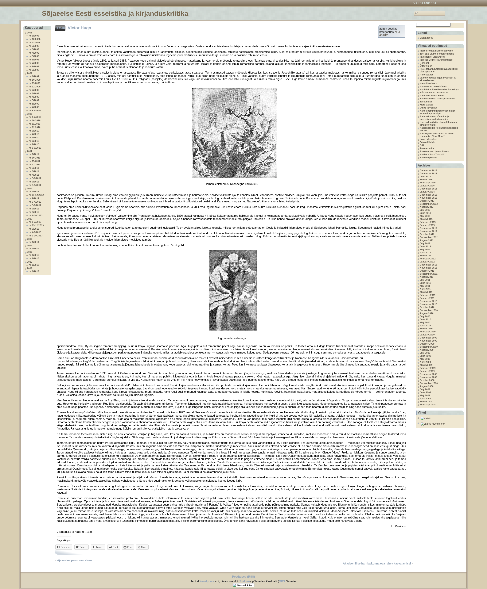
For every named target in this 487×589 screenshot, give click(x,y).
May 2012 (425, 249)
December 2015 (428, 188)
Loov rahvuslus (428, 139)
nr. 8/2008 (34, 66)
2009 (29, 73)
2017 (29, 262)
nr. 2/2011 (34, 168)
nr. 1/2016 (34, 255)
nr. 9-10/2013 (36, 235)
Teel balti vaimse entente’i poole (437, 53)
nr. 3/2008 (34, 49)
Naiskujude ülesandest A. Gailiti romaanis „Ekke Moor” (437, 135)
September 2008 (429, 383)
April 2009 (425, 362)
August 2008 (427, 386)
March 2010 (426, 328)
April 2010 (425, 325)
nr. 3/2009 (34, 93)
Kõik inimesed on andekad (434, 92)
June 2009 (425, 356)
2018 (29, 268)
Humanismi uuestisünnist (433, 86)
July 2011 (425, 280)
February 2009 (428, 368)
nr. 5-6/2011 (35, 178)
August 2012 (427, 240)
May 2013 (425, 216)
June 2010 (425, 319)
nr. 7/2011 (34, 181)
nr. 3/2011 (34, 171)
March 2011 (426, 292)
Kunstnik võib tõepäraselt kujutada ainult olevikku (439, 123)
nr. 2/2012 (34, 198)
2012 (29, 188)
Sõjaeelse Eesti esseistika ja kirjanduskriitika (115, 13)
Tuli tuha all (426, 101)
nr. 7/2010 (34, 144)
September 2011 (429, 274)
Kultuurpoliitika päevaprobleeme (437, 98)
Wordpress (207, 581)
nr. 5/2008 (34, 56)
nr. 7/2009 (34, 107)
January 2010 (427, 334)
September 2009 (429, 347)
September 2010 (429, 310)
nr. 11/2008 (34, 42)
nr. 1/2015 (34, 248)
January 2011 (427, 298)
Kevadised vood (428, 83)
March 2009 (426, 365)
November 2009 (428, 340)
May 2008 (425, 395)
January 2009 (427, 371)
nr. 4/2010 (34, 134)
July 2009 (425, 353)
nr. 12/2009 (35, 86)
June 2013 (425, 213)
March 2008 (426, 401)
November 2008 (428, 377)
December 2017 (428, 173)
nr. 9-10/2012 (36, 215)
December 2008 (428, 374)
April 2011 (425, 289)
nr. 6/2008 (34, 59)
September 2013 (429, 204)
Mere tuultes (426, 104)
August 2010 (427, 313)
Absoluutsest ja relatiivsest (435, 151)
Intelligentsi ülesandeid (432, 56)
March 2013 (426, 219)
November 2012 (428, 231)
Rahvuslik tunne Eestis (432, 95)
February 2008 (428, 404)
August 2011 (426, 277)
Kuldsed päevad (428, 157)
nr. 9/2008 (34, 70)
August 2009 (427, 350)
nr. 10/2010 (35, 120)
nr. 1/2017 (34, 265)
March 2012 (426, 255)
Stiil (422, 145)
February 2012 (428, 258)
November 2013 (428, 198)
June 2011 (425, 283)
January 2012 (427, 261)
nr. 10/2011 (34, 157)
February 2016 (428, 182)
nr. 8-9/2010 (35, 148)
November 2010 (428, 304)
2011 (29, 151)
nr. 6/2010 (34, 141)
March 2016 (426, 179)
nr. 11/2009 (34, 83)
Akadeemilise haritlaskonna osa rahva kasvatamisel (377, 563)
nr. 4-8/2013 (35, 232)
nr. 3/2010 (34, 130)
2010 (29, 114)
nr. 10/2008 (35, 39)
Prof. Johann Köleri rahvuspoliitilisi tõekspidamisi (439, 70)
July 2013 (425, 210)
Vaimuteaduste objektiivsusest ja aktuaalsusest (438, 79)
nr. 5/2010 (34, 137)
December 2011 (428, 264)
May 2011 (425, 286)
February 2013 (428, 222)
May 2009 (425, 359)
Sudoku (245, 581)
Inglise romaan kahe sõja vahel (436, 50)
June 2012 (425, 246)
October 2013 (427, 201)
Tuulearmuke (427, 148)
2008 (29, 32)
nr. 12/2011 (34, 164)
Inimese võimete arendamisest (436, 60)
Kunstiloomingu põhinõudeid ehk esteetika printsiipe (437, 112)
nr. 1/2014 (34, 242)
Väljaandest (425, 3)
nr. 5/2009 (34, 100)
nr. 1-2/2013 (35, 222)
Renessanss (427, 74)
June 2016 (425, 176)
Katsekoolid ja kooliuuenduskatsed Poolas (439, 129)
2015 (29, 245)
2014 (29, 239)
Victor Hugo (79, 27)
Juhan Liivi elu (427, 142)
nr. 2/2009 (34, 90)
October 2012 (427, 234)
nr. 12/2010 (35, 127)
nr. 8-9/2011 (35, 185)
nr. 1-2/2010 (35, 117)
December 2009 (428, 337)
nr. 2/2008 (34, 46)
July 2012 (425, 243)
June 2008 (425, 392)
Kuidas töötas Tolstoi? (432, 154)
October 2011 (427, 271)
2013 (29, 219)
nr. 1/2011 (34, 154)
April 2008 (425, 398)
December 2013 (428, 194)
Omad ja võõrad (428, 107)
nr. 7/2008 (34, 63)
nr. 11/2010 (34, 124)
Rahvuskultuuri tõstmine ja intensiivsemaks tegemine (434, 117)
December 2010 (428, 301)
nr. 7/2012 (34, 208)
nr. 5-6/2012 (35, 205)
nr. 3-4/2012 (35, 202)
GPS (282, 581)
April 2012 (425, 252)
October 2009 (427, 343)
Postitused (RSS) (243, 576)
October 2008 (427, 380)
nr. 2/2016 (34, 258)
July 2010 (425, 316)
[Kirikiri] (442, 418)
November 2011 (428, 267)
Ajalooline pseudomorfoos (74, 560)
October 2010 (427, 307)
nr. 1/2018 (34, 271)
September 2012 (429, 237)
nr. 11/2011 (34, 161)
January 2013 (427, 225)
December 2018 (428, 170)
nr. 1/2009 (34, 76)
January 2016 (427, 185)
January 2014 (427, 191)
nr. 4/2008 (34, 53)
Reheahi (424, 63)
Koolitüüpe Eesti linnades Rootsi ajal (439, 89)
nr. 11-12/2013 (36, 225)
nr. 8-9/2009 (35, 110)
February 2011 (427, 295)
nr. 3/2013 (34, 229)
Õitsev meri (426, 66)
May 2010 (425, 322)
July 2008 (425, 389)
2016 (29, 252)
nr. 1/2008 (34, 35)
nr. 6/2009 (34, 103)
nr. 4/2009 (34, 97)
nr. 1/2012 (34, 191)
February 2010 (428, 331)
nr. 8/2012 (34, 212)
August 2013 (427, 207)
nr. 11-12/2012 (36, 195)
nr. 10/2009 (35, 79)
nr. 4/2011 (34, 175)
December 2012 (428, 228)
